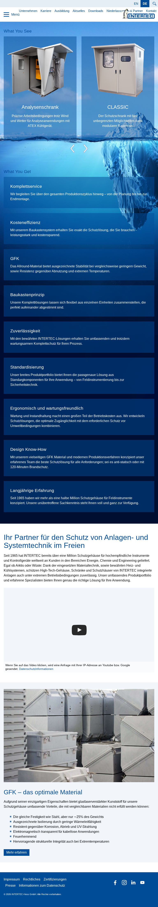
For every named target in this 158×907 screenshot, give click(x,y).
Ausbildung (62, 11)
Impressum (12, 879)
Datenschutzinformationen (36, 668)
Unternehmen (28, 11)
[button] (79, 630)
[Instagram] (124, 882)
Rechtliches (31, 879)
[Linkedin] (133, 882)
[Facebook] (115, 882)
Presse (10, 885)
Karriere (46, 11)
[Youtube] (142, 882)
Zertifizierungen (55, 879)
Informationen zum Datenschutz (42, 885)
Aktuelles (79, 11)
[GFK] (79, 735)
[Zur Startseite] (138, 14)
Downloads (95, 11)
